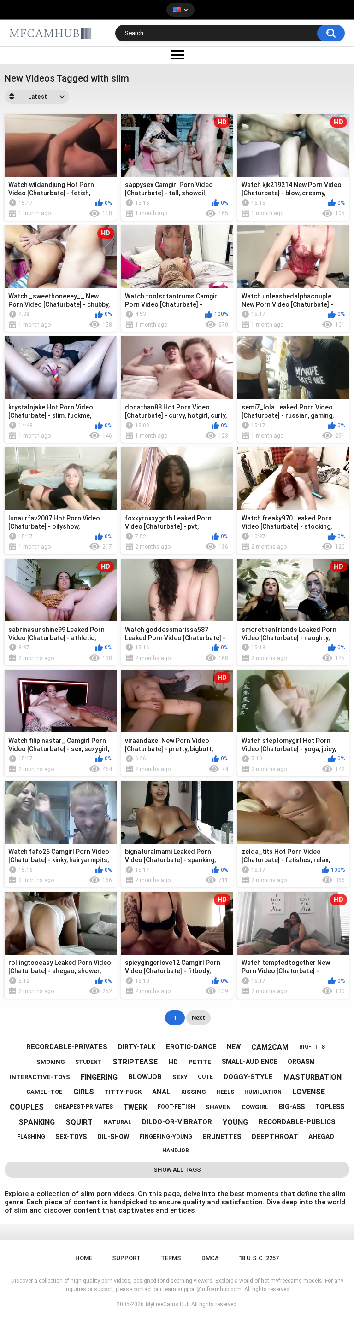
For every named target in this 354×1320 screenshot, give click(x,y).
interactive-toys (40, 1077)
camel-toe (44, 1091)
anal (161, 1092)
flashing (31, 1136)
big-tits (312, 1047)
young (235, 1122)
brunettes (222, 1136)
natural (117, 1122)
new (234, 1047)
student (88, 1062)
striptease (135, 1061)
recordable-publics (297, 1122)
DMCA (210, 1258)
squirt (79, 1122)
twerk (135, 1107)
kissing (193, 1091)
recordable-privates (66, 1047)
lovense (308, 1091)
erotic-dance (191, 1047)
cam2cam (270, 1047)
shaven (218, 1107)
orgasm (301, 1061)
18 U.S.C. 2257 (259, 1258)
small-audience (249, 1061)
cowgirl (255, 1107)
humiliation (263, 1092)
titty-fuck (123, 1091)
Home (83, 1258)
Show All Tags (177, 1169)
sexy (180, 1077)
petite (200, 1061)
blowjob (145, 1077)
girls (83, 1091)
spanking (36, 1122)
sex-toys (71, 1136)
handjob (175, 1150)
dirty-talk (136, 1047)
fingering (99, 1077)
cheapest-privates (83, 1107)
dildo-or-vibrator (177, 1122)
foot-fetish (176, 1107)
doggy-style (248, 1077)
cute (205, 1077)
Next (198, 1017)
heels (225, 1092)
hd (173, 1062)
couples (27, 1107)
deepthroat (275, 1137)
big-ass (292, 1106)
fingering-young (166, 1136)
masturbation (312, 1077)
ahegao (321, 1136)
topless (329, 1106)
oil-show (113, 1136)
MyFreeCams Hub (167, 1304)
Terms (171, 1258)
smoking (50, 1061)
